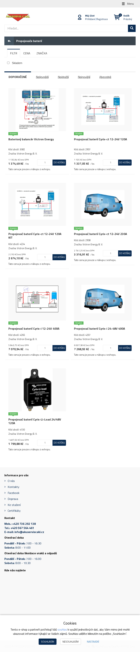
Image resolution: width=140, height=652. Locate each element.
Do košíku (59, 162)
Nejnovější (84, 77)
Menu (130, 3)
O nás (11, 481)
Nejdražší (63, 77)
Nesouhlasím (71, 641)
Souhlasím (47, 641)
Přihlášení (90, 19)
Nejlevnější (42, 77)
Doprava (13, 499)
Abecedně (105, 77)
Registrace (102, 19)
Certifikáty (14, 510)
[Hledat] (132, 28)
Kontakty (13, 487)
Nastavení (93, 641)
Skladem (17, 63)
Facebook (13, 493)
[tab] (13, 53)
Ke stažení (14, 505)
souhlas (62, 629)
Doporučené (18, 77)
